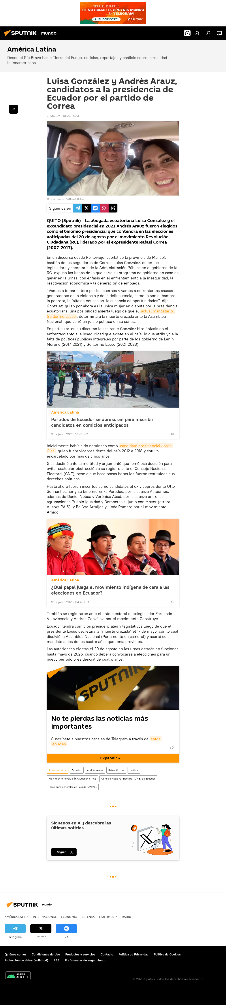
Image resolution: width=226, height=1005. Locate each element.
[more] (172, 433)
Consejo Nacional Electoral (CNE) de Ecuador (128, 778)
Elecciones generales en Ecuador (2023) (73, 787)
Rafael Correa (116, 770)
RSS (57, 960)
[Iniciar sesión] (197, 33)
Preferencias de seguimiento (85, 960)
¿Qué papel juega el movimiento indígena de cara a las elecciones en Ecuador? (110, 590)
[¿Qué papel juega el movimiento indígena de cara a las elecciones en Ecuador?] (113, 547)
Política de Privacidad (134, 954)
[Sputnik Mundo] (21, 37)
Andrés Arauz (95, 770)
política (134, 770)
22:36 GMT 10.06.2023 (63, 116)
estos (155, 738)
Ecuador (77, 770)
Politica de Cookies (167, 954)
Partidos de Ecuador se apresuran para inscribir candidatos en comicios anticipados (102, 422)
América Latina (65, 412)
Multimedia (108, 917)
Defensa (88, 917)
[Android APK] (18, 976)
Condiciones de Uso (46, 954)
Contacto (107, 954)
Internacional (44, 917)
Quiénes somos (15, 954)
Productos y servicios (80, 954)
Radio (126, 917)
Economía (69, 917)
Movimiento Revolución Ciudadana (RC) (72, 778)
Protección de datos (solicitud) (26, 960)
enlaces (59, 743)
